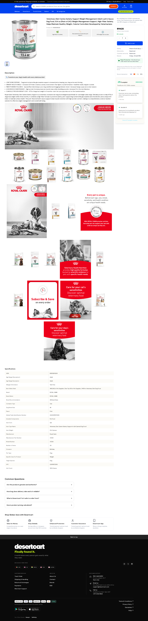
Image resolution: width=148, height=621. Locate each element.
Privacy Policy (128, 604)
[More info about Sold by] (142, 48)
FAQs (130, 610)
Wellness (17, 11)
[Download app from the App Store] (34, 609)
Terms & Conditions (126, 601)
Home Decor (26, 11)
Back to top (74, 537)
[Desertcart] (22, 6)
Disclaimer (129, 607)
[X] (128, 563)
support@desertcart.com (101, 587)
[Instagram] (124, 563)
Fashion (46, 11)
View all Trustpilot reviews (129, 120)
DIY (53, 11)
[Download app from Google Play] (21, 609)
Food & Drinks (37, 11)
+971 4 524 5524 (98, 594)
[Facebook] (131, 563)
